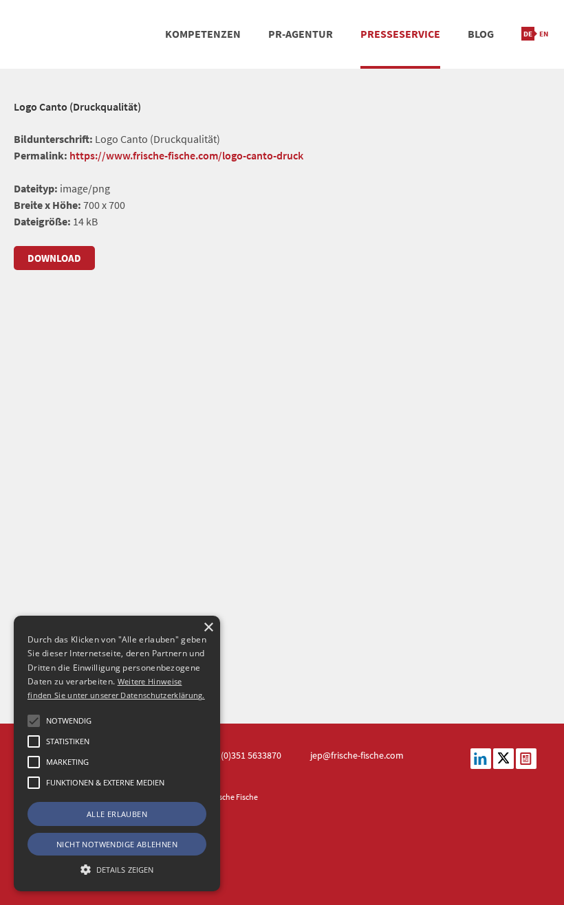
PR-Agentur (300, 34)
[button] (33, 721)
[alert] (117, 753)
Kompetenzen (203, 34)
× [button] (208, 628)
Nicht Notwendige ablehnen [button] (116, 844)
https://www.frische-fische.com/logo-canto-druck (186, 155)
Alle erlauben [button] (117, 814)
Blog (481, 34)
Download (54, 258)
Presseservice (400, 34)
